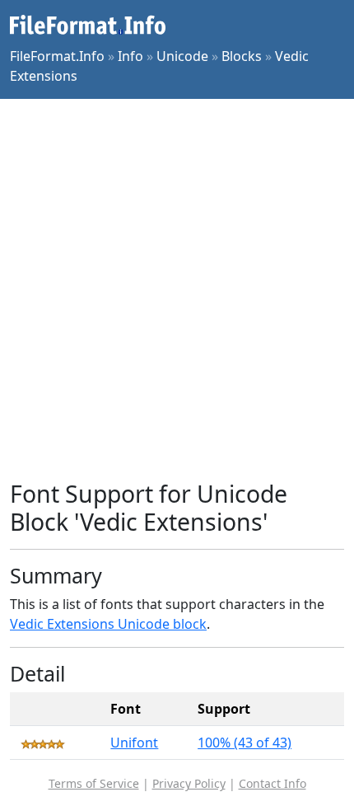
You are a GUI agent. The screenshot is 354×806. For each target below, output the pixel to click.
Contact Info (272, 783)
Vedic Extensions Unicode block (108, 624)
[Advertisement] (177, 289)
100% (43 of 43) (244, 742)
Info (130, 56)
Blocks (241, 56)
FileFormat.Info (57, 56)
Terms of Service (94, 783)
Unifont (134, 742)
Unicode (182, 56)
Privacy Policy (189, 783)
